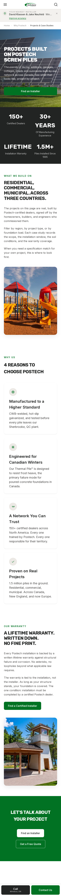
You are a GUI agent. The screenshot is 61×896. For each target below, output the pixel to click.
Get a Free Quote (30, 844)
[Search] (55, 4)
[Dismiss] (56, 13)
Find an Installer (30, 91)
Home (7, 25)
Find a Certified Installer (22, 705)
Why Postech (20, 25)
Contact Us (45, 890)
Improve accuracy (17, 18)
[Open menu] (5, 4)
